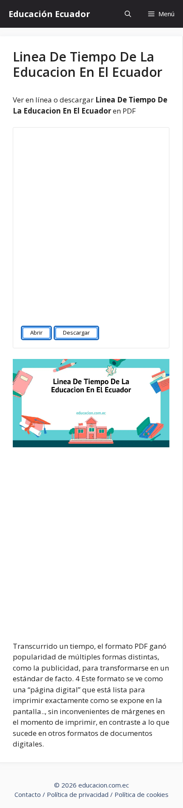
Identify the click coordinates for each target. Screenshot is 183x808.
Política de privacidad (78, 794)
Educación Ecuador (49, 14)
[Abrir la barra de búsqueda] (128, 14)
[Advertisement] (91, 223)
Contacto (27, 794)
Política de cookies (141, 794)
